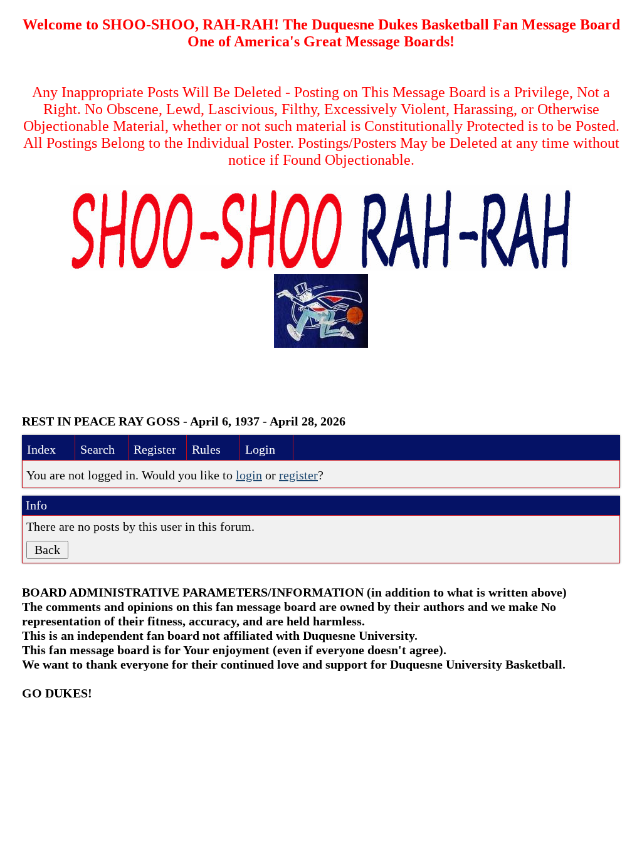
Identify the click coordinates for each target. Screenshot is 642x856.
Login (260, 449)
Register (155, 449)
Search (97, 449)
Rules (206, 449)
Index (41, 449)
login (249, 475)
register (298, 475)
